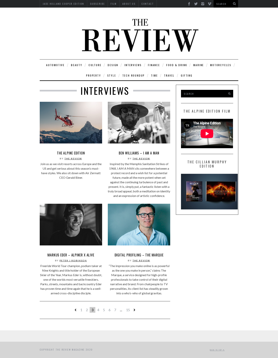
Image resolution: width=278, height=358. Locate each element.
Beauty (76, 65)
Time (154, 75)
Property (93, 75)
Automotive (55, 65)
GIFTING (187, 75)
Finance (154, 65)
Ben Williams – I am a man (139, 152)
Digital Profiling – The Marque (139, 254)
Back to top (216, 350)
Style (111, 75)
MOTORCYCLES (220, 65)
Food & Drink (176, 65)
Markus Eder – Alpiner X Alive (70, 254)
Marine (198, 65)
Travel (169, 75)
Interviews (133, 65)
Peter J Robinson (73, 260)
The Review (73, 158)
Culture (95, 65)
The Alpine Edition (71, 152)
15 (128, 310)
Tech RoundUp (133, 75)
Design (113, 65)
